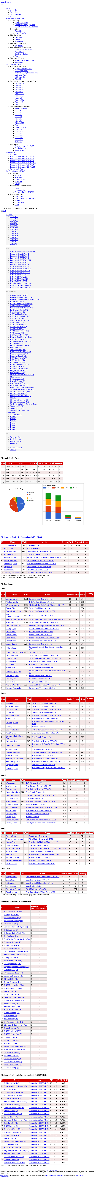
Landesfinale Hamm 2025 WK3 (22, 159)
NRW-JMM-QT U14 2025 (20, 271)
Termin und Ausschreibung (25, 60)
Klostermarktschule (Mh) (19, 364)
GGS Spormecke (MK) (18, 325)
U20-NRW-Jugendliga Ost (20, 287)
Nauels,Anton (11, 811)
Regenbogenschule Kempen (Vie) (22, 387)
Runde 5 (13, 425)
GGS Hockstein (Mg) (18, 318)
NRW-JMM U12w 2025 (19, 279)
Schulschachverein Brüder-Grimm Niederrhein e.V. (47, 848)
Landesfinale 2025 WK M (19, 264)
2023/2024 (14, 223)
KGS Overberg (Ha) (17, 360)
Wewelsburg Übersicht (23, 50)
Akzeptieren (4, 1176)
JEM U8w (18, 129)
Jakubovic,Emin (10, 554)
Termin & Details (21, 108)
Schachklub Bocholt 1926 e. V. (40, 635)
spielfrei (13, 398)
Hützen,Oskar (11, 842)
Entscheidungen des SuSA (24, 146)
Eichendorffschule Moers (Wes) (21, 308)
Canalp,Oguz (11, 629)
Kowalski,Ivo (11, 886)
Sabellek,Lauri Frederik (14, 759)
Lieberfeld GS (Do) (17, 373)
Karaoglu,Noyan (12, 655)
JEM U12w (19, 133)
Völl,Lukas (10, 854)
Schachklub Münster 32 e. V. (37, 570)
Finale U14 (19, 98)
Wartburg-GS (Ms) (17, 406)
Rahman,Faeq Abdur (13, 688)
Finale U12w (19, 94)
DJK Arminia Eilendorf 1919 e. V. (39, 554)
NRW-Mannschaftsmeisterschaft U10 (23, 252)
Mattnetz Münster (38, 727)
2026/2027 (14, 217)
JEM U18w (19, 140)
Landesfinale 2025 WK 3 (19, 256)
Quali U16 (19, 92)
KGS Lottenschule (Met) (19, 354)
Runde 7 (13, 429)
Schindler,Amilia (12, 622)
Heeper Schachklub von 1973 (40, 682)
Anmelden (18, 31)
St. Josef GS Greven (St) (19, 400)
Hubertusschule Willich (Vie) (20, 341)
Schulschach (10, 152)
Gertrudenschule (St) (17, 312)
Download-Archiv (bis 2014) (25, 198)
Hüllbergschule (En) (17, 343)
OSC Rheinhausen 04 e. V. (36, 798)
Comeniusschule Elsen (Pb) (20, 306)
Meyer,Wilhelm (11, 851)
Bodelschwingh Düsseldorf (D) (21, 297)
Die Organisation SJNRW (15, 171)
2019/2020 (14, 231)
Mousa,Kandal (11, 749)
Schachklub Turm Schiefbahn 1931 (40, 573)
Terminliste (14, 12)
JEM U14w (19, 136)
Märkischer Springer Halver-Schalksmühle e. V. (46, 626)
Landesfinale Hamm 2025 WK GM (23, 165)
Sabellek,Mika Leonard (12, 573)
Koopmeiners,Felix (13, 792)
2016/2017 (14, 238)
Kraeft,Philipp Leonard (14, 619)
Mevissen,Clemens (13, 848)
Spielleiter (18, 177)
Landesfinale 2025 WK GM (20, 260)
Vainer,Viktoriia (11, 644)
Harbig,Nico (10, 682)
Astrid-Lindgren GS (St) (19, 295)
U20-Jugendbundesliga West (20, 283)
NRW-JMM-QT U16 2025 (20, 273)
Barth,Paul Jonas (12, 807)
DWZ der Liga (15, 439)
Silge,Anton (10, 667)
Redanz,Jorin (11, 817)
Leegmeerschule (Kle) (18, 371)
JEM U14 (18, 117)
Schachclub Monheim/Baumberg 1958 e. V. (45, 658)
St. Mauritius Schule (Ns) (19, 402)
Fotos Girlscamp (21, 41)
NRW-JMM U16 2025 (18, 277)
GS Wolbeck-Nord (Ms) (19, 335)
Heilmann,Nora (11, 741)
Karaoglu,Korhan (12, 715)
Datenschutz (19, 203)
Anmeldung (19, 52)
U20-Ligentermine (21, 71)
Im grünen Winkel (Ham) (19, 345)
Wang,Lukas (8, 548)
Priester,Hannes (11, 635)
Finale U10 (19, 104)
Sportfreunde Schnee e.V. (38, 652)
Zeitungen (18, 142)
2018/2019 (14, 233)
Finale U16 (19, 102)
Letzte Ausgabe (20, 33)
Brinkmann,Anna (12, 820)
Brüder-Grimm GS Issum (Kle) (21, 304)
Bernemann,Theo (12, 857)
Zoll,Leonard (11, 664)
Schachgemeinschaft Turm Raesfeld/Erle (44, 638)
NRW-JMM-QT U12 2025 (20, 266)
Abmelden (18, 79)
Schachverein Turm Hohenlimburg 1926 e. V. (48, 762)
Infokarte (13, 443)
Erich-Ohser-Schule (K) (19, 310)
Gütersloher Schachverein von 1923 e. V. (44, 629)
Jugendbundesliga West (23, 69)
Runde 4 (13, 423)
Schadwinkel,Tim (12, 730)
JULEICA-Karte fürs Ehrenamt (26, 27)
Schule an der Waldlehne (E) (20, 396)
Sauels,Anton (11, 789)
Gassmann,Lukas (12, 795)
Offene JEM (19, 123)
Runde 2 (13, 419)
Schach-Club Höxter (33, 886)
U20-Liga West (20, 75)
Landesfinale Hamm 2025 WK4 (22, 161)
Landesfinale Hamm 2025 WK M (22, 167)
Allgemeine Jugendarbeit (15, 18)
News (8, 8)
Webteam (18, 182)
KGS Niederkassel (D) (18, 358)
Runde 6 (13, 427)
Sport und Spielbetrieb (14, 64)
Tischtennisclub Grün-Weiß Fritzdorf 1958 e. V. (44, 557)
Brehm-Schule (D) (17, 302)
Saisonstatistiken (16, 448)
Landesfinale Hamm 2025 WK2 (22, 156)
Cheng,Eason (11, 641)
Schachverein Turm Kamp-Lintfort (42, 688)
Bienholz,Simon (12, 723)
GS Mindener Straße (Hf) (19, 331)
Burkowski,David (10, 564)
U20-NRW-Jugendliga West (20, 285)
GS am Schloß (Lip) (17, 329)
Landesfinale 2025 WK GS (20, 262)
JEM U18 (18, 121)
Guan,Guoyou (11, 632)
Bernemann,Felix (12, 676)
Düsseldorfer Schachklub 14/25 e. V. (40, 561)
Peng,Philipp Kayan (13, 672)
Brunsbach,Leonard (13, 752)
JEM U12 (18, 115)
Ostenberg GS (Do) (17, 383)
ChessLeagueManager (51, 1170)
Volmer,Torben (11, 823)
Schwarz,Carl (11, 679)
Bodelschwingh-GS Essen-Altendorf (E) (25, 299)
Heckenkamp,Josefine (14, 861)
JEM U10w (19, 131)
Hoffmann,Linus (12, 769)
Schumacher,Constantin (14, 839)
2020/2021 (14, 229)
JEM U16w (19, 138)
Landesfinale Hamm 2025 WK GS (23, 163)
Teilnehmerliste (15, 437)
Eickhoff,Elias (11, 658)
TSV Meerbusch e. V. (35, 548)
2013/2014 (14, 244)
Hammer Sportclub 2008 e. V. (40, 664)
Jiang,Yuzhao (11, 733)
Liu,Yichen (8, 567)
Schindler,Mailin (12, 801)
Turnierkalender (20, 150)
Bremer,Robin (11, 836)
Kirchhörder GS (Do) (18, 362)
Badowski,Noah (12, 798)
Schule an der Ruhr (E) (18, 394)
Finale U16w (19, 100)
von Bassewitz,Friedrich (13, 615)
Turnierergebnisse (21, 54)
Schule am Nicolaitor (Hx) (20, 391)
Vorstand (18, 175)
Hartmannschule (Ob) (18, 339)
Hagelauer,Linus (12, 765)
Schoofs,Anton (11, 719)
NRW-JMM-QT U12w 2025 (20, 269)
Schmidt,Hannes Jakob (14, 652)
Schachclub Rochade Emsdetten (41, 667)
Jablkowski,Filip (10, 551)
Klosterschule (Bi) (17, 366)
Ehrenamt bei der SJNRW (24, 192)
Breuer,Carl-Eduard (13, 889)
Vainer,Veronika (12, 756)
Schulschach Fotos (17, 169)
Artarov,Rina (9, 570)
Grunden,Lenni (11, 892)
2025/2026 (14, 219)
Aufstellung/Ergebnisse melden (26, 73)
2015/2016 (14, 240)
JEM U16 (18, 119)
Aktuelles (13, 10)
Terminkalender (16, 14)
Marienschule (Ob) (17, 377)
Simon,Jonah (10, 880)
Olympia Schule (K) (17, 381)
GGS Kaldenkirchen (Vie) (19, 320)
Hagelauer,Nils (11, 814)
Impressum (19, 200)
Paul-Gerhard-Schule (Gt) (19, 385)
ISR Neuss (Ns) (16, 348)
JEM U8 (18, 110)
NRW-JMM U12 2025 (18, 281)
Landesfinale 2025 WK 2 (19, 254)
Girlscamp (18, 39)
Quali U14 (19, 87)
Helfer (17, 184)
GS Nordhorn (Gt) (17, 333)
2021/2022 (14, 227)
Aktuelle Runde (16, 415)
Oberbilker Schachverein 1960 (40, 679)
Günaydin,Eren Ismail (14, 626)
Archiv (12, 16)
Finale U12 (19, 96)
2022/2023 (14, 225)
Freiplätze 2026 (20, 127)
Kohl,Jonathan (11, 877)
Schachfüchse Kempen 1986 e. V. (44, 741)
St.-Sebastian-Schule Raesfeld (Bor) (23, 404)
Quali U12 (19, 85)
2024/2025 (9, 215)
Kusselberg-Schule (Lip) (19, 368)
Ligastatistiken (15, 441)
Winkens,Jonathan (10, 557)
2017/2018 (14, 236)
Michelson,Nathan (10, 561)
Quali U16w (19, 90)
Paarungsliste (10, 412)
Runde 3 (13, 421)
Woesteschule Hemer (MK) (20, 410)
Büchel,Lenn (10, 727)
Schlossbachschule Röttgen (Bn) (22, 389)
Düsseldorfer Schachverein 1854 (39, 551)
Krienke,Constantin (13, 745)
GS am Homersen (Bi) (18, 327)
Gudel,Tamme (11, 638)
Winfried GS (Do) (16, 408)
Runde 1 (13, 417)
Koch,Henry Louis (13, 762)
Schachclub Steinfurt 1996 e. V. (40, 676)
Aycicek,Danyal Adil (13, 685)
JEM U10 (18, 113)
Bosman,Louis (11, 864)
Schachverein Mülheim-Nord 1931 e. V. (41, 564)
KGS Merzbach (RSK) (18, 356)
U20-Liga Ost (20, 77)
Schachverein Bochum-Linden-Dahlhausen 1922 (47, 619)
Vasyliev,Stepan (11, 786)
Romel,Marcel (11, 661)
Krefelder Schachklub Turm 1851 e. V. (43, 661)
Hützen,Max (10, 883)
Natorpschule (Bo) (17, 379)
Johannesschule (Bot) (18, 350)
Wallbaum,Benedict (13, 804)
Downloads (19, 196)
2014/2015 (14, 242)
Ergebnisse (19, 46)
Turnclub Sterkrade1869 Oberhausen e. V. (44, 685)
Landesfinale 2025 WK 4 (19, 258)
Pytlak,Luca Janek (12, 845)
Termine (13, 450)
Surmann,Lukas (10, 545)
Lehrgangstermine (21, 23)
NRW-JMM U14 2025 (18, 275)
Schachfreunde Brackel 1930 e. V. (39, 545)
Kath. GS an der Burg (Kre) (20, 352)
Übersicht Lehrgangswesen (25, 25)
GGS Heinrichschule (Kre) (20, 316)
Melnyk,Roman (11, 648)
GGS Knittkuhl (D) (17, 322)
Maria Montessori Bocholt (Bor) (22, 375)
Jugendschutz (20, 179)
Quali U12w (19, 83)
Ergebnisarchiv (20, 148)
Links (17, 205)
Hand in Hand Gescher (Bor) (21, 337)
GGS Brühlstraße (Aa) (18, 314)
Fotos (17, 56)
